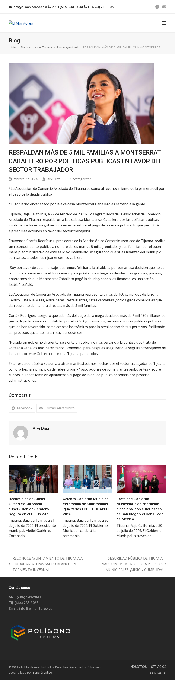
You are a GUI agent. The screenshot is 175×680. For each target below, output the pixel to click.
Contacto (158, 673)
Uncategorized (80, 179)
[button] (164, 23)
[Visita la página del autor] (20, 432)
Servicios (158, 667)
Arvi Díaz (53, 179)
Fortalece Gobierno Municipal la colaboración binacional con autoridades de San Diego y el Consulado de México (140, 509)
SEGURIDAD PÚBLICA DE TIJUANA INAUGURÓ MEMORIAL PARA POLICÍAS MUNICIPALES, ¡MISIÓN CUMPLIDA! (126, 564)
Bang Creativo (42, 672)
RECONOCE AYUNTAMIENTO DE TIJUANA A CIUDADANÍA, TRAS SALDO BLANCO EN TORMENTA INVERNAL (46, 564)
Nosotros (139, 667)
